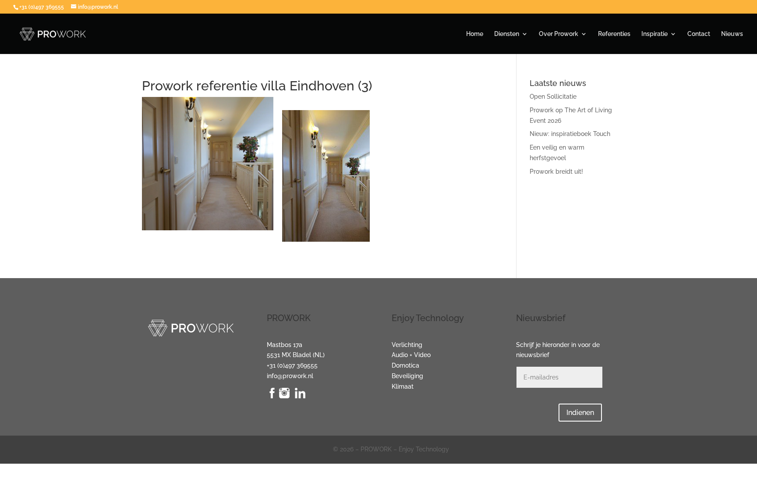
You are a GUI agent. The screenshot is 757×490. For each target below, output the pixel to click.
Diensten (506, 34)
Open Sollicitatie (553, 96)
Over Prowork (558, 34)
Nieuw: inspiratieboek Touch (570, 133)
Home (474, 34)
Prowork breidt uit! (556, 171)
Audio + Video (411, 354)
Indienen (580, 412)
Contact (698, 34)
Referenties (614, 34)
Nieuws (732, 34)
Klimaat (403, 386)
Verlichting (407, 344)
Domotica (405, 365)
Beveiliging (407, 375)
